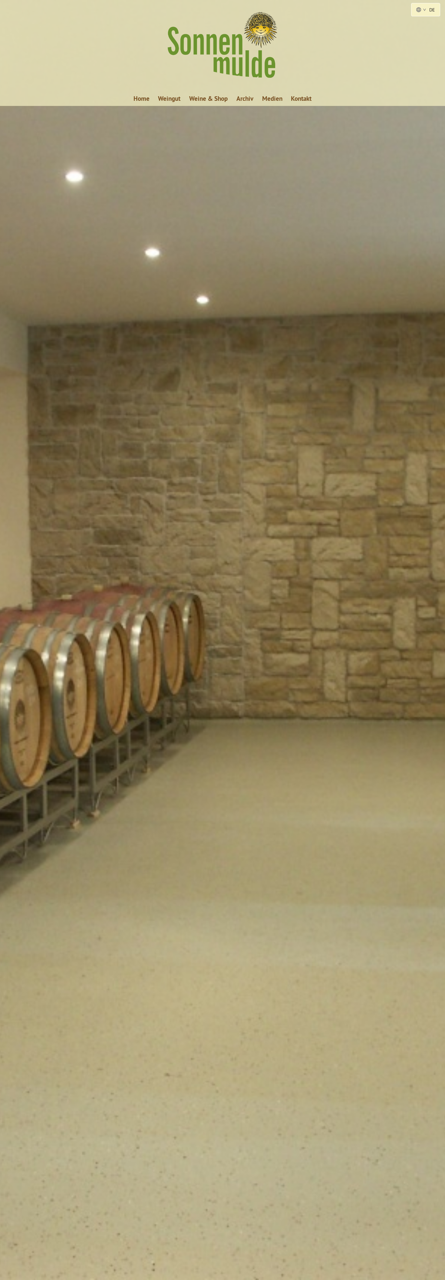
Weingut (169, 98)
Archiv (244, 98)
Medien (272, 98)
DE (432, 10)
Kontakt (301, 98)
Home (142, 98)
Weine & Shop (208, 98)
